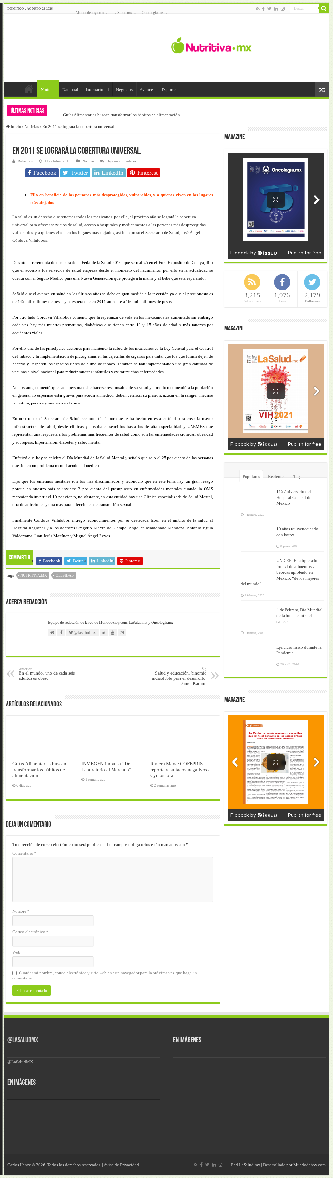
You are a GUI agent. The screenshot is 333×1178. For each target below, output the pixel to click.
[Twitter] (269, 9)
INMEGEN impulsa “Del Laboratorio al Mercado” (106, 766)
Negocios (124, 89)
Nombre (21, 911)
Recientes (276, 476)
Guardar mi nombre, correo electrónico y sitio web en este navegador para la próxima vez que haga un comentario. (104, 975)
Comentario (24, 853)
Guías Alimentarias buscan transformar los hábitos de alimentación (121, 114)
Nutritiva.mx (33, 575)
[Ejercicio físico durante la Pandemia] (257, 651)
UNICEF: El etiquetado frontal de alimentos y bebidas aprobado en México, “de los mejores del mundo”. (280, 572)
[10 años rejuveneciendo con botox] (257, 533)
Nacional (70, 89)
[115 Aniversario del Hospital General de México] (257, 496)
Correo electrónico (30, 931)
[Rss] (257, 9)
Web (16, 952)
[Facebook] (263, 9)
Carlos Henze (19, 1164)
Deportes (169, 89)
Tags (297, 476)
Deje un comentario (121, 161)
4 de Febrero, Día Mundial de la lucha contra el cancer (299, 615)
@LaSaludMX (22, 1040)
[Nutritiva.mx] (211, 44)
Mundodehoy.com (90, 12)
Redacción (25, 161)
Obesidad (65, 575)
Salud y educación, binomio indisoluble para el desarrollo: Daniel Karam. (179, 676)
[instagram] (282, 9)
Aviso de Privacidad (121, 1164)
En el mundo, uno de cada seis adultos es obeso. (47, 674)
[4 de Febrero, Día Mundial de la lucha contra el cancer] (257, 614)
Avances (147, 89)
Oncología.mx (153, 12)
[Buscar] (324, 8)
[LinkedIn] (276, 9)
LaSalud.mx (122, 12)
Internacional (97, 89)
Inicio (28, 89)
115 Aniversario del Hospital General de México (293, 497)
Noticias (48, 89)
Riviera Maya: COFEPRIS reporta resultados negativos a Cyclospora (180, 769)
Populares (251, 476)
